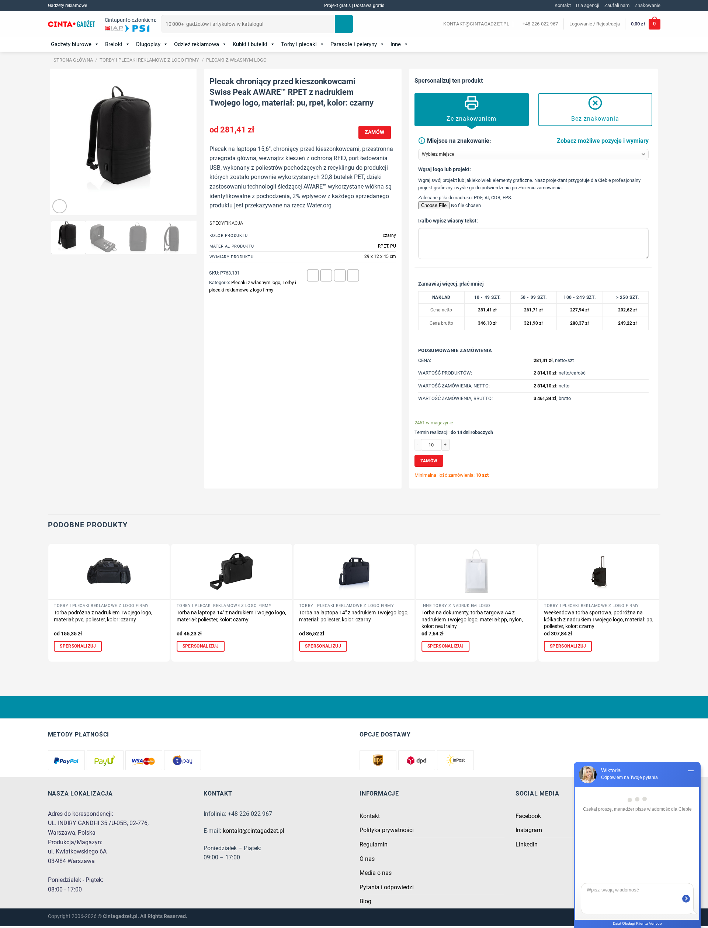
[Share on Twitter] (326, 275)
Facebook (528, 816)
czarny (389, 235)
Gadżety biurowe (71, 44)
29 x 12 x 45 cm (380, 256)
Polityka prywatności (387, 830)
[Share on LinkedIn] (353, 275)
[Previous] (62, 142)
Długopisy (148, 44)
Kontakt (563, 5)
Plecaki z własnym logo (236, 60)
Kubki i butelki (250, 44)
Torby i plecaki (299, 44)
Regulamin (374, 844)
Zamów (374, 132)
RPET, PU (387, 246)
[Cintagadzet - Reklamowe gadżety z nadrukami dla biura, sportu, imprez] (72, 24)
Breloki (113, 44)
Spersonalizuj (78, 646)
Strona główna (73, 60)
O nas (367, 858)
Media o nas (376, 872)
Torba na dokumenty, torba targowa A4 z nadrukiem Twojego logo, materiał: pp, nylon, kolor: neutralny (472, 619)
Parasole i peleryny (353, 44)
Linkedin (527, 844)
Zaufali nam (616, 5)
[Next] (184, 142)
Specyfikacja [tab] (226, 223)
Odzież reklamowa (196, 44)
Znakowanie (647, 5)
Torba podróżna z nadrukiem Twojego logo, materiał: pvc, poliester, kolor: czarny (103, 616)
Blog (365, 901)
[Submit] (344, 24)
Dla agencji (587, 5)
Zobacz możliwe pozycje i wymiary (603, 140)
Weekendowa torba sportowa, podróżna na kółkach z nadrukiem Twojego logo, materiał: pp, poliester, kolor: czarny (598, 619)
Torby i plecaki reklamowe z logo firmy (149, 60)
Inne (396, 44)
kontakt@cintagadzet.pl (253, 830)
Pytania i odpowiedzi (387, 887)
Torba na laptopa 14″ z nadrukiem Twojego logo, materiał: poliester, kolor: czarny (231, 616)
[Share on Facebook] (313, 275)
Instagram (529, 830)
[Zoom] (59, 206)
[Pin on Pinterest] (340, 275)
